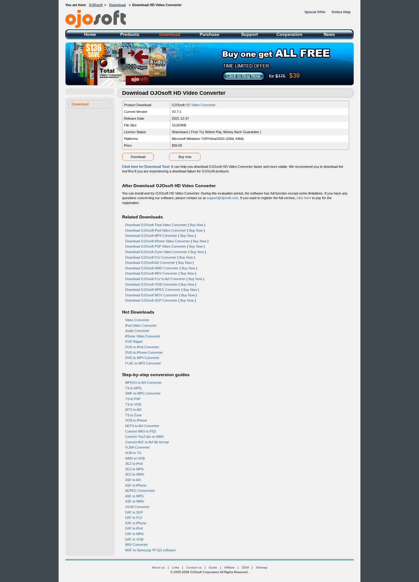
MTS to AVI (133, 409)
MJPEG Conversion (140, 490)
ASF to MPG (134, 496)
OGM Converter (137, 507)
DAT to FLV (133, 517)
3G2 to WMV (134, 474)
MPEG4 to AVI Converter (143, 382)
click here (304, 198)
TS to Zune (133, 415)
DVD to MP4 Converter (142, 358)
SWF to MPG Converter (143, 393)
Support (249, 34)
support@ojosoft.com (222, 198)
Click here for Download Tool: (146, 166)
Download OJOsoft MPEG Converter (152, 289)
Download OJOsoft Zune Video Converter (156, 252)
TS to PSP (132, 399)
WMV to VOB (135, 458)
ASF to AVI (133, 480)
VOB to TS (133, 453)
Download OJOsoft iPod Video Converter (155, 230)
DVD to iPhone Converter (144, 352)
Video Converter (137, 320)
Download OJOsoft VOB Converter (151, 284)
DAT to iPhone (135, 523)
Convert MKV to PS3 (140, 431)
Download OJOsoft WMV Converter (152, 268)
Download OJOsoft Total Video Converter (156, 225)
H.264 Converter (137, 447)
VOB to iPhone (136, 420)
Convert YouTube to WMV (144, 436)
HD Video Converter (201, 105)
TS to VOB (133, 404)
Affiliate (229, 567)
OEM (245, 567)
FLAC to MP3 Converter (143, 363)
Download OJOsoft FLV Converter (150, 257)
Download (117, 5)
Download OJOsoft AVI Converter (150, 262)
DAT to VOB (134, 539)
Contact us (194, 567)
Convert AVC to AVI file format (147, 442)
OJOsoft (96, 5)
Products (129, 34)
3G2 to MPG (134, 469)
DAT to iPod (134, 528)
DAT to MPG (134, 534)
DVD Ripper (134, 341)
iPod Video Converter (141, 325)
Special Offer (315, 12)
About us (158, 567)
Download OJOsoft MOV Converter (151, 295)
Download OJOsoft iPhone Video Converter (157, 241)
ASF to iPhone (135, 485)
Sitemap (261, 567)
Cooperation (289, 34)
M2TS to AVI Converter (142, 426)
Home (90, 34)
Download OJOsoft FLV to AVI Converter (155, 279)
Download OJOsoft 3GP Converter (151, 300)
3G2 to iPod (134, 463)
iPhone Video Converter (142, 336)
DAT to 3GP (134, 512)
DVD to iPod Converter (142, 347)
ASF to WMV (134, 501)
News (329, 34)
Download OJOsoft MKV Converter (151, 273)
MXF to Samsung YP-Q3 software (150, 550)
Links (175, 567)
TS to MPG (133, 388)
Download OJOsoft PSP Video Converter (155, 246)
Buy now (185, 157)
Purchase (209, 34)
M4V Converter (136, 544)
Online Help (341, 12)
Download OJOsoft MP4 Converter (151, 235)
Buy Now (196, 225)
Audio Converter (137, 331)
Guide (213, 567)
